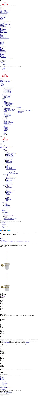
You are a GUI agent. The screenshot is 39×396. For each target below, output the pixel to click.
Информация (6, 204)
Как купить (4, 317)
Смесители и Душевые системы (11, 153)
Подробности (2, 296)
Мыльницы (33, 243)
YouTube (3, 70)
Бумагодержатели (3, 243)
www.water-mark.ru (7, 342)
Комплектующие (9, 187)
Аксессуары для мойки (11, 171)
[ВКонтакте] (1, 230)
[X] (5, 230)
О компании (2, 377)
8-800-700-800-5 (3, 57)
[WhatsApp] (7, 230)
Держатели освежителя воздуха (11, 243)
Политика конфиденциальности (6, 392)
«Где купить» (28, 342)
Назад (6, 150)
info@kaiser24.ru (3, 65)
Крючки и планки (28, 243)
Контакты (2, 379)
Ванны (20, 241)
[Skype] (9, 230)
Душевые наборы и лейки (10, 161)
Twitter (3, 69)
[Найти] (1, 7)
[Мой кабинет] (0, 142)
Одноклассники (4, 226)
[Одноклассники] (2, 230)
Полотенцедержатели (7, 244)
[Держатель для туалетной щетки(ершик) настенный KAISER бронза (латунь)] (5, 269)
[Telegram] (10, 230)
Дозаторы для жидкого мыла (21, 243)
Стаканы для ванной (14, 244)
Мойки (7, 166)
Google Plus (4, 71)
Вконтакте (4, 68)
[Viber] (6, 230)
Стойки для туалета (21, 244)
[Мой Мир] (3, 230)
